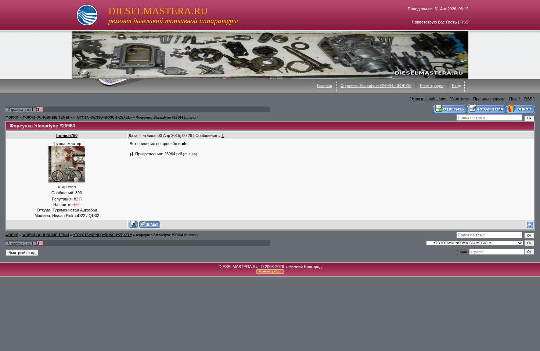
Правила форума (489, 99)
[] (78, 199)
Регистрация (431, 85)
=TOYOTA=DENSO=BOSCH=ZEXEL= (102, 117)
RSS (464, 22)
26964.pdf (173, 154)
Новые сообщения (429, 99)
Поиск (515, 99)
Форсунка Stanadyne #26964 (159, 117)
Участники (459, 99)
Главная (324, 85)
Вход (456, 85)
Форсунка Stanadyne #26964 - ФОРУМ (376, 85)
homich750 (67, 135)
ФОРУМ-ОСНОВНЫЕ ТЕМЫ (45, 117)
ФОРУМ (12, 117)
